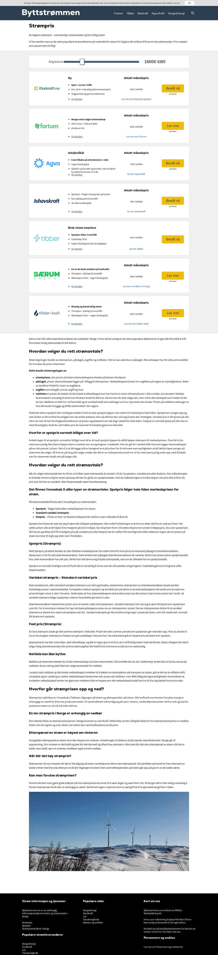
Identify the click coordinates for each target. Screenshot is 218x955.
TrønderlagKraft (30, 952)
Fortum (118, 13)
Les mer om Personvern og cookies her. (163, 946)
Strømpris (27, 922)
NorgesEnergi (176, 13)
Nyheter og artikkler (93, 922)
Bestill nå (173, 88)
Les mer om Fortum (136, 136)
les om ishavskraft (136, 211)
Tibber (130, 13)
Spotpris (26, 925)
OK (189, 3)
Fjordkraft (27, 946)
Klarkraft (143, 13)
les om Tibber (136, 248)
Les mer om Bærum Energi (136, 286)
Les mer (173, 126)
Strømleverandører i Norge (35, 928)
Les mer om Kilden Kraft (136, 323)
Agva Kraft (158, 13)
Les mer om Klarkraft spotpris (136, 99)
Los (24, 949)
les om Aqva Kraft (136, 173)
